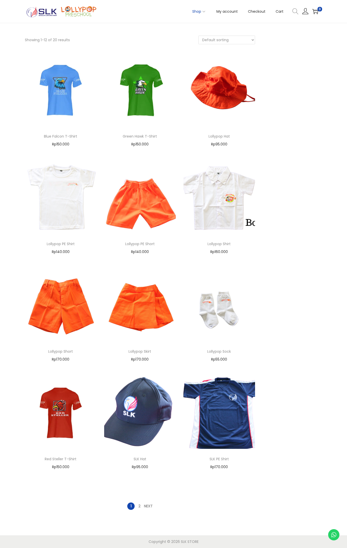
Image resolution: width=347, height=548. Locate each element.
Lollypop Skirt (140, 351)
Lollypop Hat (219, 136)
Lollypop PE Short (140, 243)
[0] (315, 11)
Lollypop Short (60, 351)
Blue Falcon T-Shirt (60, 136)
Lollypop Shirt (219, 243)
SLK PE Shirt (219, 459)
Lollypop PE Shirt (61, 243)
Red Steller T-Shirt (60, 459)
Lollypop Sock (219, 351)
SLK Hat (140, 459)
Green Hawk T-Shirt (140, 136)
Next (148, 506)
